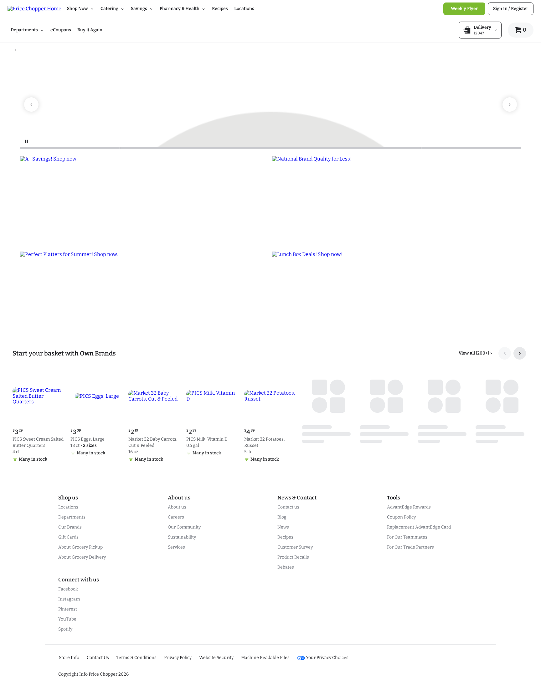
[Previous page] (504, 353)
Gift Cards (68, 537)
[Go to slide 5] (471, 148)
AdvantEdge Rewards (409, 507)
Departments (71, 517)
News (283, 527)
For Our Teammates (407, 537)
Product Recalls (293, 557)
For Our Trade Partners (410, 547)
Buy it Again (89, 30)
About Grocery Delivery (82, 557)
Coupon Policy (401, 517)
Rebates (285, 567)
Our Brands (70, 527)
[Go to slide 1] (70, 148)
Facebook (68, 589)
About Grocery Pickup (80, 547)
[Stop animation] (26, 141)
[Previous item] (31, 104)
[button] (39, 417)
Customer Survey (295, 547)
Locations (244, 8)
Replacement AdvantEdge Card (419, 527)
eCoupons (60, 30)
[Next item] (509, 104)
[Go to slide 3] (270, 148)
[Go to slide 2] (170, 148)
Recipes (220, 8)
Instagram (69, 599)
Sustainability (182, 537)
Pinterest (67, 609)
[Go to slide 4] (332, 148)
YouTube (67, 619)
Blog (281, 517)
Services (176, 547)
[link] (464, 9)
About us (177, 507)
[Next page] (519, 353)
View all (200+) (474, 353)
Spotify (65, 629)
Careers (176, 517)
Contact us (288, 507)
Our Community (184, 527)
